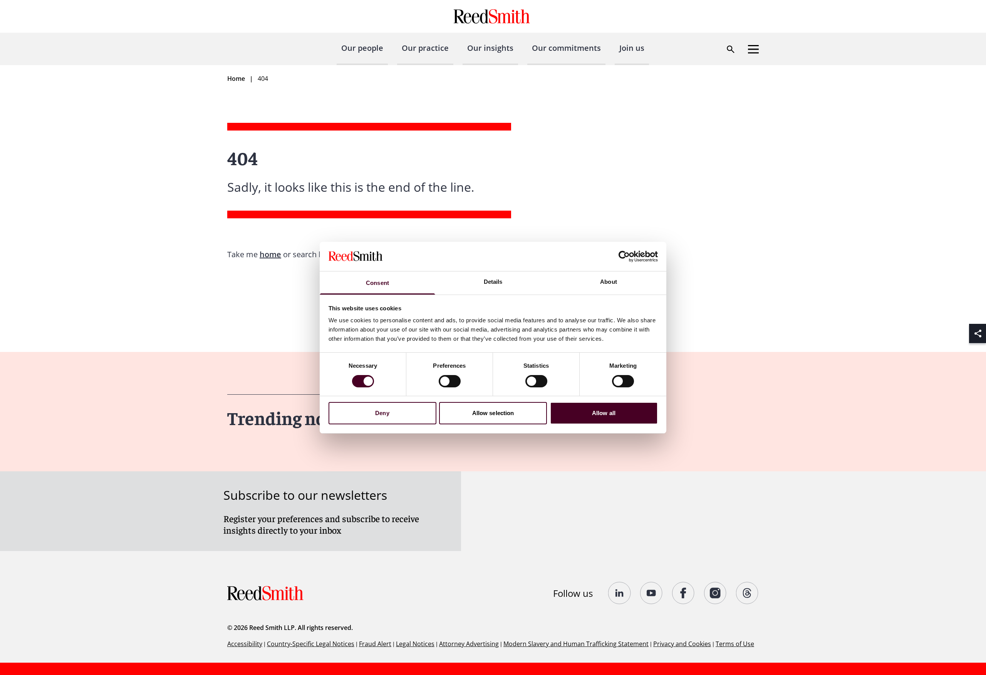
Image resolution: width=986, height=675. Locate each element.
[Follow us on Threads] (747, 593)
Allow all (603, 413)
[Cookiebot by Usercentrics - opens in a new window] (624, 256)
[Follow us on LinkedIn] (619, 593)
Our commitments (566, 48)
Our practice (425, 48)
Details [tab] (493, 281)
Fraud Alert (375, 644)
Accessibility (244, 644)
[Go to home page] (493, 16)
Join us (631, 48)
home (270, 254)
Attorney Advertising (469, 644)
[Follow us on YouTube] (651, 593)
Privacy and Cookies (682, 644)
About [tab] (608, 281)
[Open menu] (753, 49)
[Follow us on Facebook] (683, 593)
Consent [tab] (377, 283)
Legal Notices (415, 644)
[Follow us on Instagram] (715, 593)
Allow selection (493, 413)
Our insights (490, 48)
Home (236, 78)
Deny (382, 413)
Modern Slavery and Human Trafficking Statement (576, 644)
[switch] (450, 381)
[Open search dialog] (731, 49)
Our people (362, 48)
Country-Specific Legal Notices (310, 644)
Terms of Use (735, 644)
